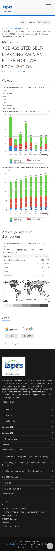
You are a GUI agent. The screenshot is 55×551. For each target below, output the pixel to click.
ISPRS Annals (7, 415)
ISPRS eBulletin (8, 421)
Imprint (23, 544)
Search (27, 335)
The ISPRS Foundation (11, 477)
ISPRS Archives (8, 409)
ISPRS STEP (6, 483)
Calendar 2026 (8, 427)
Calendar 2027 (8, 433)
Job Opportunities (9, 439)
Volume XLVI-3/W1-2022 (20, 28)
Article (23, 22)
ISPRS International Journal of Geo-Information (22, 471)
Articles (5, 28)
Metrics (32, 22)
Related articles (44, 22)
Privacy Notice (10, 544)
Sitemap (5, 445)
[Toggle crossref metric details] (11, 329)
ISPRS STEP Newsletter (11, 489)
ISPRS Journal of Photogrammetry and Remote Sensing (25, 456)
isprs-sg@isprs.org (16, 526)
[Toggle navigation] (48, 6)
